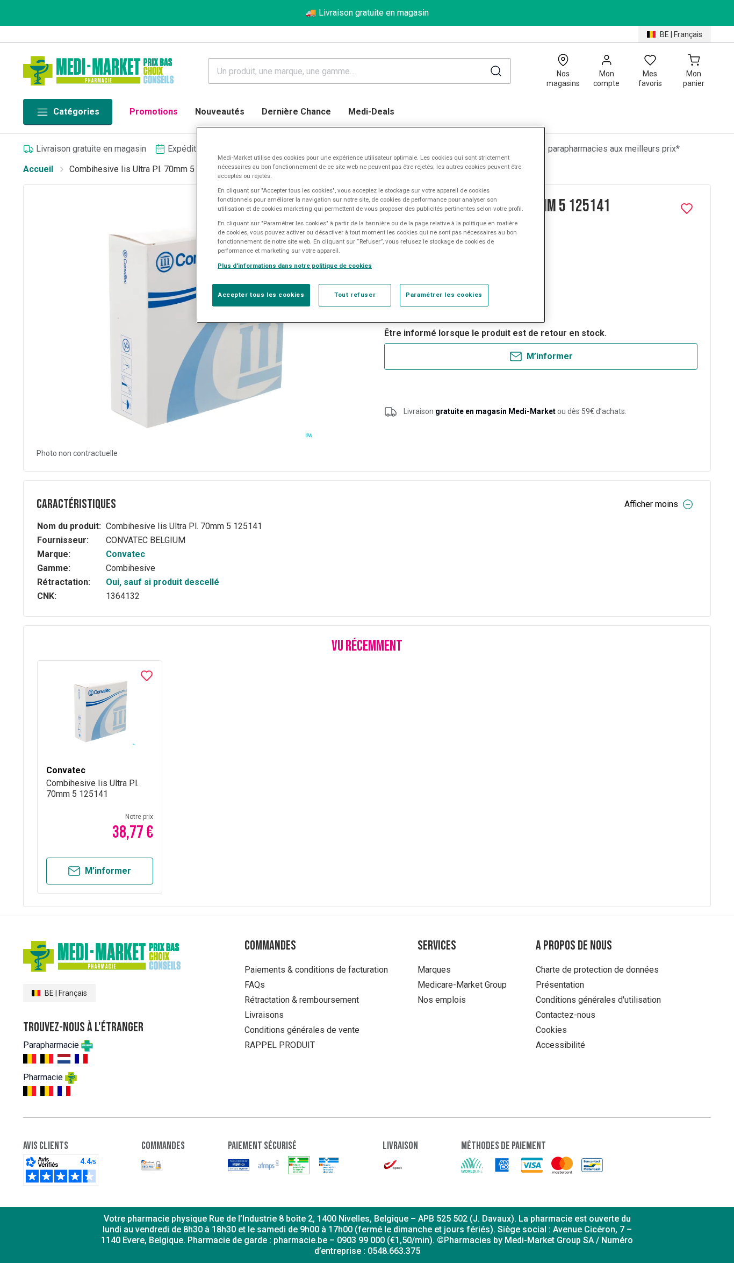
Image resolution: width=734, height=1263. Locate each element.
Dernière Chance (296, 111)
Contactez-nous (565, 1015)
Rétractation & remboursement (301, 1000)
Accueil (38, 169)
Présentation (560, 985)
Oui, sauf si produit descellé (162, 582)
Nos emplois (442, 1000)
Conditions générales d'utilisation (598, 1000)
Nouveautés (219, 111)
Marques (434, 970)
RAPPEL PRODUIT (279, 1045)
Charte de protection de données (597, 970)
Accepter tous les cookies (261, 294)
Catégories (76, 111)
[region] (370, 224)
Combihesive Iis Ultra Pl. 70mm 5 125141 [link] (147, 169)
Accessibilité (560, 1045)
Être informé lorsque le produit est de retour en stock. (495, 333)
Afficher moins (651, 504)
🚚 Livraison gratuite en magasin (367, 13)
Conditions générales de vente (301, 1030)
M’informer (550, 356)
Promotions (153, 111)
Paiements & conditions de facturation (316, 970)
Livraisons (264, 1015)
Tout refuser (355, 294)
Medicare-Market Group (462, 985)
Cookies (551, 1030)
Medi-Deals (371, 111)
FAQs (254, 985)
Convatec (125, 554)
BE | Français (681, 34)
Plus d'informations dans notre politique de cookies (295, 265)
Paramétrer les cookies (444, 294)
